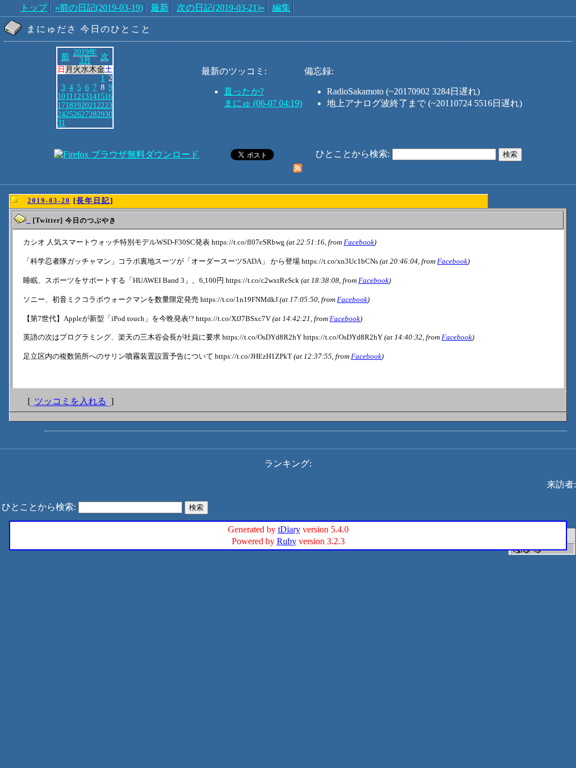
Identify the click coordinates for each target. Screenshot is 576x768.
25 (69, 114)
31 (61, 122)
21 (93, 105)
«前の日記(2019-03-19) (99, 7)
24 (61, 114)
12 (77, 96)
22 (101, 105)
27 (85, 114)
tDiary (289, 529)
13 (85, 96)
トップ (33, 7)
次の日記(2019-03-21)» (220, 7)
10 (61, 96)
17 (61, 105)
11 (69, 96)
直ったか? (244, 91)
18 (69, 105)
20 (85, 105)
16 (108, 96)
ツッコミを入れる (70, 401)
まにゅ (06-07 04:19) (263, 103)
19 (77, 105)
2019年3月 (85, 56)
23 (108, 105)
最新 (160, 7)
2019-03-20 (49, 201)
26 (77, 114)
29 (101, 114)
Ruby (286, 541)
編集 (281, 7)
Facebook (359, 242)
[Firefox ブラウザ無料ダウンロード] (126, 154)
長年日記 (93, 200)
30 (108, 114)
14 (93, 96)
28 (93, 114)
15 (101, 96)
